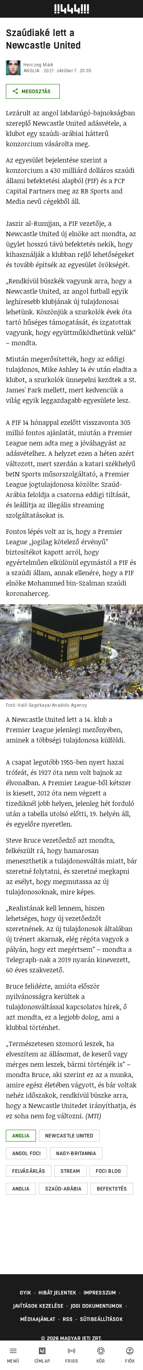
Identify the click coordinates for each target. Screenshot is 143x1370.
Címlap (42, 1361)
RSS (68, 1319)
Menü (13, 1361)
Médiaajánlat (37, 1319)
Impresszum (100, 1293)
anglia (31, 70)
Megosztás (36, 91)
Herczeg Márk (38, 64)
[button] (21, 1136)
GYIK (25, 1293)
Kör (100, 1361)
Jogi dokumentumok (96, 1306)
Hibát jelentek (57, 1293)
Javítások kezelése (38, 1306)
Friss (71, 1361)
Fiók (130, 1361)
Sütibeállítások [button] (101, 1319)
